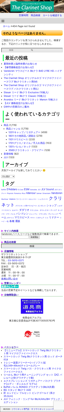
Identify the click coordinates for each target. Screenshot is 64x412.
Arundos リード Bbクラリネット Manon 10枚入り (31, 99)
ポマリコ (10, 218)
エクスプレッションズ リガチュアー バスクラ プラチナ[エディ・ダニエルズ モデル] (32, 382)
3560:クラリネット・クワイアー (26, 150)
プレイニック (53, 214)
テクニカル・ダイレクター (40, 210)
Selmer (39, 193)
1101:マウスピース (18, 139)
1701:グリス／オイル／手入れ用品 (26, 142)
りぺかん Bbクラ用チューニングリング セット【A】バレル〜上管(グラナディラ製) (33, 376)
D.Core (20, 190)
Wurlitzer (4, 199)
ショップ (51, 205)
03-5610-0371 (16, 260)
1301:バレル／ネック (19, 146)
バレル (12, 214)
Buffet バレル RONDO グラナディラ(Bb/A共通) (29, 386)
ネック (60, 210)
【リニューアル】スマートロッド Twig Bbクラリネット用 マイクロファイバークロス (32, 352)
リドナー (54, 217)
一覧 (7, 221)
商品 (6, 125)
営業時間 (23, 15)
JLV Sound (47, 189)
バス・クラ (5, 214)
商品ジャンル (13, 128)
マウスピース (22, 217)
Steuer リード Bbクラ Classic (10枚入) (25, 95)
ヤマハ (32, 218)
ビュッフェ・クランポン (38, 214)
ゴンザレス (42, 206)
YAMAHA (12, 199)
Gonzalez (33, 190)
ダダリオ (24, 209)
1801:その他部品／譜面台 (22, 135)
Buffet (3, 190)
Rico (23, 193)
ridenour (31, 193)
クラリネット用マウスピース (26, 206)
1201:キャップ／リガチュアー (24, 132)
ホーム (6, 26)
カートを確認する (52, 15)
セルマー (15, 210)
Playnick (10, 193)
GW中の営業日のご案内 (16, 106)
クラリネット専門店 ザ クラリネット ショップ (33, 409)
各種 (11, 221)
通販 (17, 221)
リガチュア (40, 218)
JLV (6, 157)
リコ (46, 218)
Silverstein (46, 193)
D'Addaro (12, 189)
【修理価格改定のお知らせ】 (19, 67)
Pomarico (17, 193)
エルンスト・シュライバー (38, 199)
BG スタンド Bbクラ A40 (17, 389)
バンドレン (22, 213)
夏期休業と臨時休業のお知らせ (20, 63)
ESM (26, 189)
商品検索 (35, 15)
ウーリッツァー (22, 199)
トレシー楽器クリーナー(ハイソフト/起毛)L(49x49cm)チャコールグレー (25, 364)
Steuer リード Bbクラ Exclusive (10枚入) (26, 92)
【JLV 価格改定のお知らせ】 (19, 103)
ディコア (53, 210)
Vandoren (56, 193)
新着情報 (8, 153)
